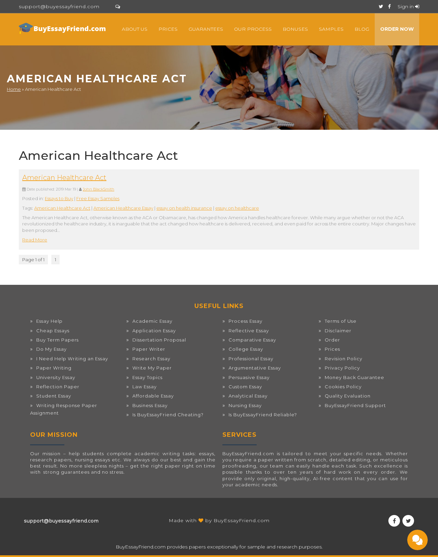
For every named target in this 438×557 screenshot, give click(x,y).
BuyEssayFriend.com (242, 520)
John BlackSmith (98, 189)
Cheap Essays (52, 330)
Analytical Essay (248, 396)
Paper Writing (54, 368)
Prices (168, 29)
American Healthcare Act (64, 177)
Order (332, 340)
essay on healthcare (237, 208)
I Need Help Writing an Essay (72, 358)
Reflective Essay (249, 330)
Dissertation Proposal (159, 340)
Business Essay (150, 405)
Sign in (406, 6)
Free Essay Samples (97, 198)
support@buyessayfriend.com (59, 6)
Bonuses (295, 29)
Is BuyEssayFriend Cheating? (168, 414)
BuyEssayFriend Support (355, 405)
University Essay (55, 377)
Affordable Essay (153, 396)
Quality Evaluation (348, 396)
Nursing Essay (245, 405)
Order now (397, 29)
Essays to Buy (59, 198)
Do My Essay (51, 349)
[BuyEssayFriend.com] (63, 28)
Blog (362, 29)
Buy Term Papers (57, 340)
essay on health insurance (184, 208)
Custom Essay (245, 386)
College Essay (246, 349)
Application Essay (154, 330)
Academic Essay (152, 321)
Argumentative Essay (255, 368)
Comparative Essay (252, 340)
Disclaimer (338, 330)
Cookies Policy (343, 386)
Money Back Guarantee (354, 377)
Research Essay (151, 358)
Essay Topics (147, 377)
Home (14, 89)
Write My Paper (152, 368)
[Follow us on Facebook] (389, 6)
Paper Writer (148, 349)
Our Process (253, 29)
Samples (331, 29)
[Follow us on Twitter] (381, 6)
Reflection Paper (57, 386)
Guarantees (206, 29)
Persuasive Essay (249, 377)
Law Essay (144, 386)
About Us (134, 29)
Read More (34, 239)
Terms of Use (341, 321)
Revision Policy (343, 358)
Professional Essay (251, 358)
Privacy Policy (342, 368)
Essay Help (49, 321)
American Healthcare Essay (123, 208)
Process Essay (245, 321)
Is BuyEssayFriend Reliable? (263, 414)
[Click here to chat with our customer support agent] (117, 6)
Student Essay (53, 396)
